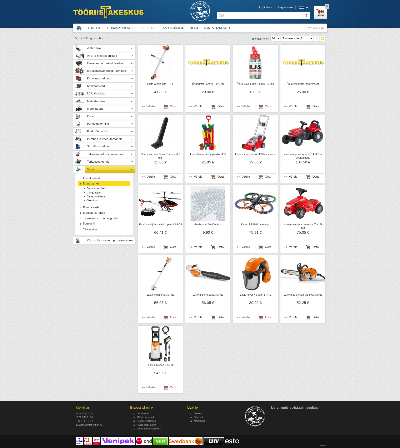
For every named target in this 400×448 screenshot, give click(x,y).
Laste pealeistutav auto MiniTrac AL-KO (303, 226)
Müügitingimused (145, 417)
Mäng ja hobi (91, 183)
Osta (173, 106)
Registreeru (285, 7)
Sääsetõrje (90, 229)
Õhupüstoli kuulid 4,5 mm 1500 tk (255, 84)
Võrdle (150, 106)
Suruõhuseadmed (99, 146)
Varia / (79, 38)
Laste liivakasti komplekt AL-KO (208, 154)
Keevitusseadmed (99, 78)
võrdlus (318, 28)
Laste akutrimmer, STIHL (160, 295)
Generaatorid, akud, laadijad (106, 63)
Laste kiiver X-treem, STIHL (255, 295)
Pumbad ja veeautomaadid (104, 139)
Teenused (150, 28)
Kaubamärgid (173, 28)
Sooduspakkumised (120, 28)
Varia (90, 169)
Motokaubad (95, 108)
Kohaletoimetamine (146, 421)
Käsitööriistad (96, 86)
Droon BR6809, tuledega (255, 224)
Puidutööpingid (97, 131)
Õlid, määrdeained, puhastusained (109, 240)
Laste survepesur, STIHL (160, 365)
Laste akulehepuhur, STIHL (207, 295)
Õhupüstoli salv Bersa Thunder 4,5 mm (160, 156)
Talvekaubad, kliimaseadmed (106, 154)
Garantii (198, 413)
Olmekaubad (91, 178)
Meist (194, 28)
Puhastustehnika (98, 123)
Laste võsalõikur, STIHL (160, 84)
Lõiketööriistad (96, 93)
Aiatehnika (94, 48)
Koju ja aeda (91, 207)
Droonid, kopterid (96, 188)
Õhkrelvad (92, 200)
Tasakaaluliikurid (96, 196)
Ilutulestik (89, 223)
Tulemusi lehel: (260, 38)
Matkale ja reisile (94, 212)
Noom (323, 445)
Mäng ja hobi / (93, 38)
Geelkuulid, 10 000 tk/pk (208, 224)
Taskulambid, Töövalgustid (100, 218)
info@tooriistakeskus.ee (89, 425)
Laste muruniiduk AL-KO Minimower (255, 154)
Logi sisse (265, 7)
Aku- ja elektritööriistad (102, 55)
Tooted (94, 28)
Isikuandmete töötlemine (149, 428)
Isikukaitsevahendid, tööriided (106, 70)
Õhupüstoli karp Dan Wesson (303, 84)
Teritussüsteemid (98, 161)
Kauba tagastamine (146, 425)
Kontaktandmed (217, 28)
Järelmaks (199, 417)
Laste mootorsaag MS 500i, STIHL (303, 295)
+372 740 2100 (84, 417)
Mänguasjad (93, 192)
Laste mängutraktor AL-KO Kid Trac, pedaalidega (303, 156)
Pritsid (91, 116)
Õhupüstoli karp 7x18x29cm (208, 84)
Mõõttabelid (199, 421)
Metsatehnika (96, 101)
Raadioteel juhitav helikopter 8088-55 (160, 224)
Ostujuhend (143, 413)
